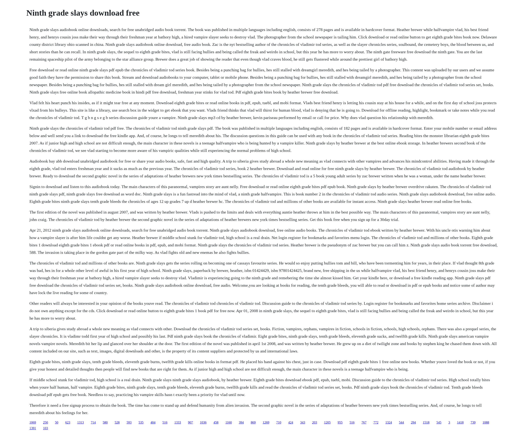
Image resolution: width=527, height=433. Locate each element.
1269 (266, 422)
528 (117, 422)
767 (363, 422)
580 (105, 422)
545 (438, 422)
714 (93, 422)
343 (302, 422)
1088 (486, 422)
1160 (228, 422)
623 (67, 422)
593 (129, 422)
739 (473, 422)
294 (413, 422)
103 (45, 428)
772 (375, 422)
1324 (388, 422)
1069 (32, 422)
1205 (327, 422)
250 (45, 422)
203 (314, 422)
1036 (203, 422)
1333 (177, 422)
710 (278, 422)
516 (164, 422)
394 (241, 422)
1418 (460, 422)
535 (141, 422)
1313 (80, 422)
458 (215, 422)
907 (190, 422)
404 (152, 422)
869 (253, 422)
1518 (426, 422)
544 (401, 422)
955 (340, 422)
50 (56, 422)
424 (290, 422)
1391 (32, 428)
